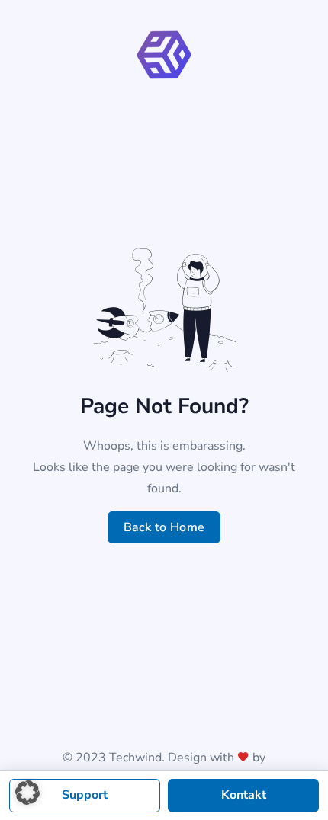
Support (85, 794)
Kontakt (243, 794)
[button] (27, 792)
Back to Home (164, 527)
